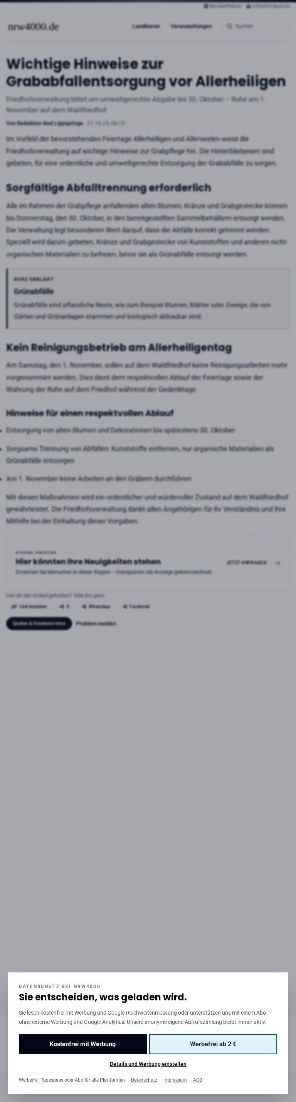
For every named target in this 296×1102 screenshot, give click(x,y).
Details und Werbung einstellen (148, 1064)
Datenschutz (144, 1080)
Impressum (175, 1080)
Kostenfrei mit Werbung (83, 1044)
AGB (197, 1080)
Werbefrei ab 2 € (213, 1044)
